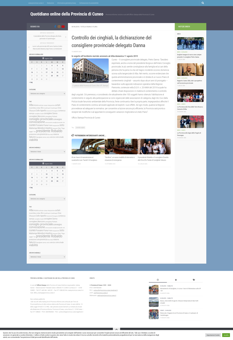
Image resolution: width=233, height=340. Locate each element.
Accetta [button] (226, 335)
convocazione (37, 122)
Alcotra (36, 105)
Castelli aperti (47, 108)
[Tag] (194, 280)
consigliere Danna (50, 113)
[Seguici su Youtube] (62, 26)
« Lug (31, 82)
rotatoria (56, 134)
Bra (42, 108)
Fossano (39, 125)
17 (46, 72)
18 (52, 72)
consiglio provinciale (41, 119)
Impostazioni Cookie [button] (213, 335)
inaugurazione (56, 125)
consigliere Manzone (37, 116)
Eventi (183, 104)
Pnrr (35, 131)
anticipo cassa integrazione (47, 105)
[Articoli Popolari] (176, 280)
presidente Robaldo (49, 131)
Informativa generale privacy (66, 3)
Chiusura (32, 111)
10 (46, 69)
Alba (31, 104)
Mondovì (41, 128)
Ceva (59, 108)
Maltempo (33, 128)
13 (63, 69)
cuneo (32, 125)
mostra (48, 128)
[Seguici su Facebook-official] (55, 26)
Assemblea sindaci (35, 108)
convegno (57, 119)
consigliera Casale (39, 113)
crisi (64, 122)
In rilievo (75, 27)
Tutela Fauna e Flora (88, 27)
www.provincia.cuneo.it (36, 3)
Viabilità (170, 286)
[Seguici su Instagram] (59, 26)
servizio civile (54, 137)
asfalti (57, 105)
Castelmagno (54, 108)
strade (61, 137)
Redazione (50, 3)
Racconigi (50, 134)
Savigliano (39, 137)
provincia (43, 134)
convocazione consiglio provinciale (53, 122)
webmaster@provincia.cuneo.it (106, 295)
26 (57, 76)
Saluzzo (32, 137)
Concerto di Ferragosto (52, 111)
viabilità (33, 140)
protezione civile (34, 134)
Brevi (178, 52)
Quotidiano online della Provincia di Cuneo (66, 14)
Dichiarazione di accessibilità (88, 3)
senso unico (46, 137)
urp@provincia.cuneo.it (101, 293)
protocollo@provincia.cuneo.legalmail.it (106, 290)
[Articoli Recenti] (158, 280)
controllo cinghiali (80, 127)
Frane (50, 125)
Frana (46, 125)
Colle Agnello (41, 110)
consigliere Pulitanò (51, 116)
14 (32, 72)
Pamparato (55, 128)
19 (57, 72)
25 (52, 76)
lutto (62, 125)
